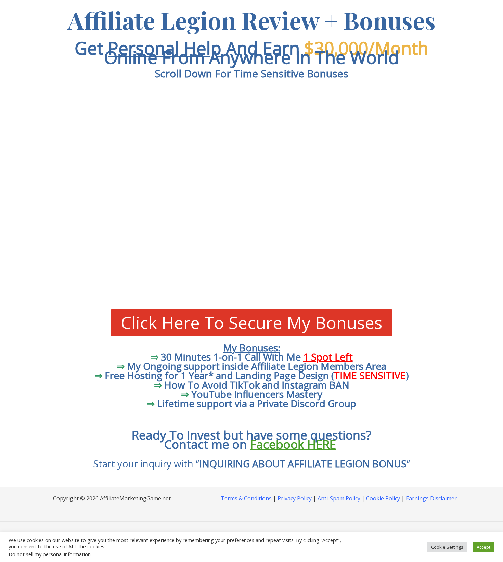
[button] (251, 195)
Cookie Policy (383, 498)
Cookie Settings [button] (447, 547)
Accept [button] (483, 547)
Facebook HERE (293, 444)
